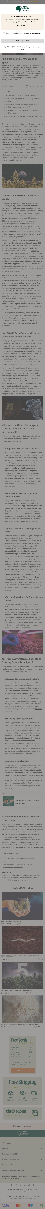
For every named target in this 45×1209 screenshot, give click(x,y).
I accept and (23, 33)
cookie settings (19, 33)
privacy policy (35, 33)
